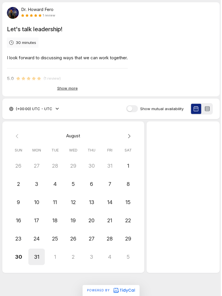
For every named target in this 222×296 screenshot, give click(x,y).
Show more (67, 88)
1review (49, 15)
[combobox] (16, 109)
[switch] (132, 108)
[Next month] (128, 136)
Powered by (99, 290)
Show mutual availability (162, 109)
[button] (36, 257)
